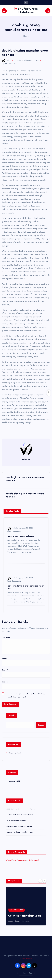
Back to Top (27, 973)
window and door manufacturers (19, 815)
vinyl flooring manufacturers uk (19, 826)
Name (5, 659)
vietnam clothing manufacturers (19, 832)
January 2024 (14, 781)
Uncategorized (19, 60)
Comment (6, 638)
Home (26, 36)
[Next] (44, 881)
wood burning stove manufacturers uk (22, 809)
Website (5, 682)
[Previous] (40, 881)
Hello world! (34, 860)
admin (9, 60)
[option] (26, 906)
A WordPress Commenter (16, 860)
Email (5, 670)
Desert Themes (26, 959)
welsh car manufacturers (16, 821)
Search (11, 716)
